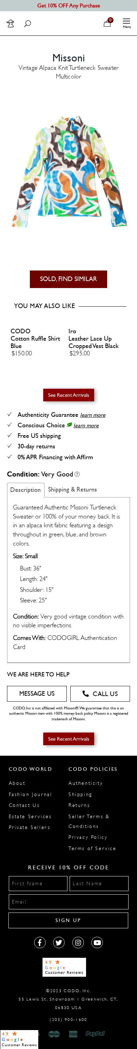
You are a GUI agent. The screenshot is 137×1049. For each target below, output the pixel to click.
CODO (21, 331)
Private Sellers (30, 827)
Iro (72, 331)
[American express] (74, 1034)
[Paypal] (96, 1034)
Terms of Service (92, 848)
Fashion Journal (30, 794)
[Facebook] (40, 942)
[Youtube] (97, 942)
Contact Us (24, 805)
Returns (79, 805)
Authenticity (85, 783)
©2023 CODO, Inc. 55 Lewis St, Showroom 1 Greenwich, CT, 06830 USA (68, 999)
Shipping (80, 794)
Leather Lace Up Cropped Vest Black (93, 342)
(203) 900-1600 (68, 1019)
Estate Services (30, 817)
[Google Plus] (59, 942)
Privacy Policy (87, 837)
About (17, 783)
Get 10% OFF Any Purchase (68, 5)
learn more (92, 415)
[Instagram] (78, 942)
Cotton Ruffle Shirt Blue (35, 342)
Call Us (105, 694)
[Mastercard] (54, 1034)
